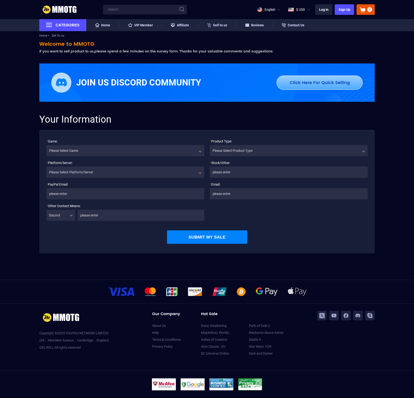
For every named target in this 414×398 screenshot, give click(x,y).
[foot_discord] (358, 315)
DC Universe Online (215, 353)
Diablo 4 (255, 339)
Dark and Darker (261, 353)
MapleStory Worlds (215, 333)
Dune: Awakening (214, 326)
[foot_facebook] (346, 315)
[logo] (59, 10)
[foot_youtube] (334, 315)
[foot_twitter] (322, 315)
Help (155, 333)
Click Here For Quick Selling (320, 82)
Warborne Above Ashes (266, 333)
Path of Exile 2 (259, 326)
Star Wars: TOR (260, 346)
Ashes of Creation (214, 339)
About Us (159, 326)
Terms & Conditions (166, 339)
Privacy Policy (162, 346)
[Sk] (370, 315)
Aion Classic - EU (213, 346)
